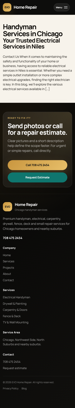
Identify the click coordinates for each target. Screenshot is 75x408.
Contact (8, 280)
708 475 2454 (12, 238)
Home (7, 255)
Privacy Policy (10, 388)
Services (8, 261)
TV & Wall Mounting (15, 322)
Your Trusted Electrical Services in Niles (31, 43)
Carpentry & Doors (15, 310)
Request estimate (15, 368)
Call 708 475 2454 (37, 165)
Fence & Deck (12, 316)
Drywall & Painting (15, 304)
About (7, 274)
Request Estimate (37, 177)
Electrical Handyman (16, 297)
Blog (24, 388)
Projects (8, 268)
